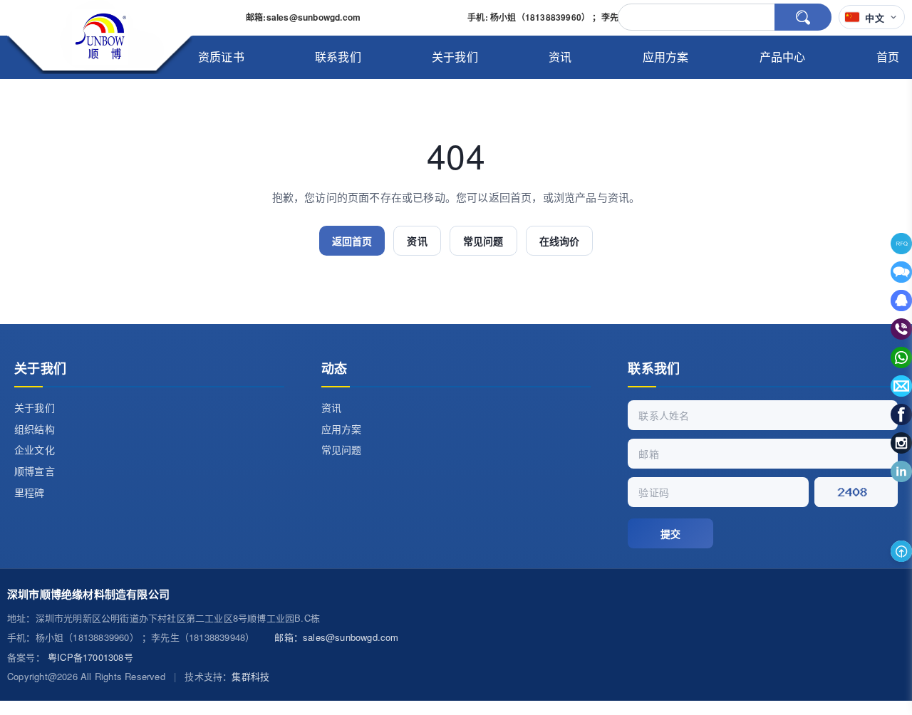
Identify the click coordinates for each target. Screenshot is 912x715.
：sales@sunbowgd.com (336, 637)
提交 (670, 533)
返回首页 (352, 241)
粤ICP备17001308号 (90, 657)
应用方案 (666, 56)
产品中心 (783, 56)
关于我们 (455, 56)
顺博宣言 (34, 471)
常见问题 (483, 241)
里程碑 (29, 492)
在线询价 (559, 241)
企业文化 (34, 449)
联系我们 (338, 56)
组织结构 (34, 429)
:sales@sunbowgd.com (303, 17)
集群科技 (250, 676)
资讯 (560, 56)
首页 (887, 56)
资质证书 (221, 56)
